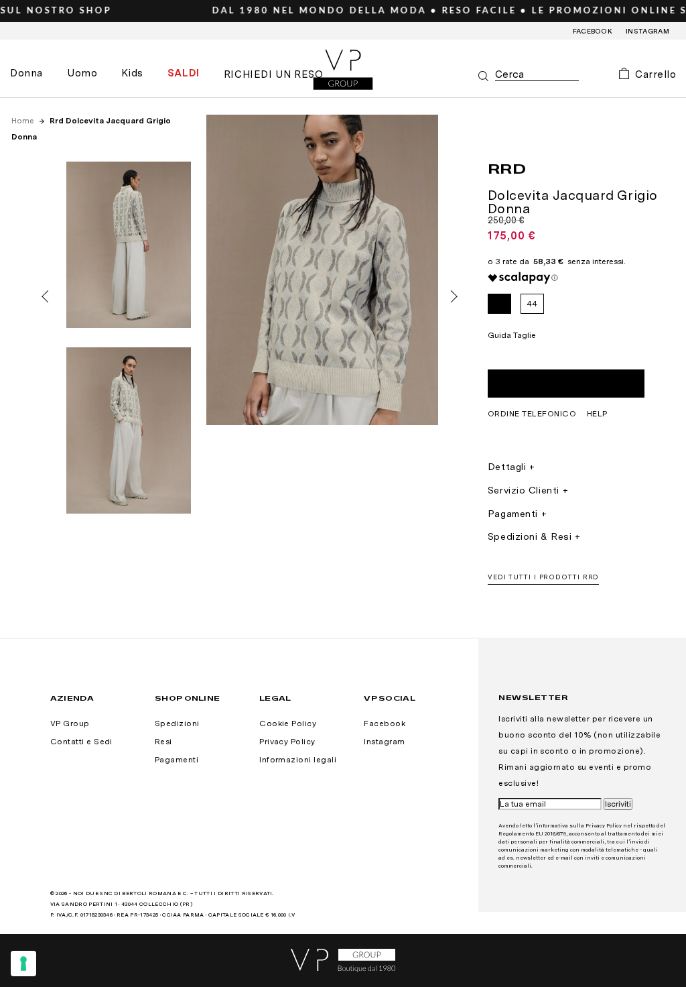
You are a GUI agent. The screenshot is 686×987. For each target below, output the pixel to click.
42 (499, 303)
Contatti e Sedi (81, 741)
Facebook (593, 31)
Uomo (82, 73)
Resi (163, 741)
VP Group (70, 723)
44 (532, 303)
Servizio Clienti (523, 490)
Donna (26, 73)
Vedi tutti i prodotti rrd (544, 577)
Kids (132, 73)
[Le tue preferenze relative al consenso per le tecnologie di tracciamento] (23, 963)
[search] (537, 74)
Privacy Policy (287, 741)
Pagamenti (513, 513)
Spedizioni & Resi (530, 536)
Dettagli (507, 466)
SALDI (183, 73)
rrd (507, 168)
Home (23, 120)
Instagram (647, 31)
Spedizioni (177, 723)
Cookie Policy (287, 723)
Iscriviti (618, 804)
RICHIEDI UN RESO (274, 74)
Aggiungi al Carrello (565, 383)
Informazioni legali (297, 759)
